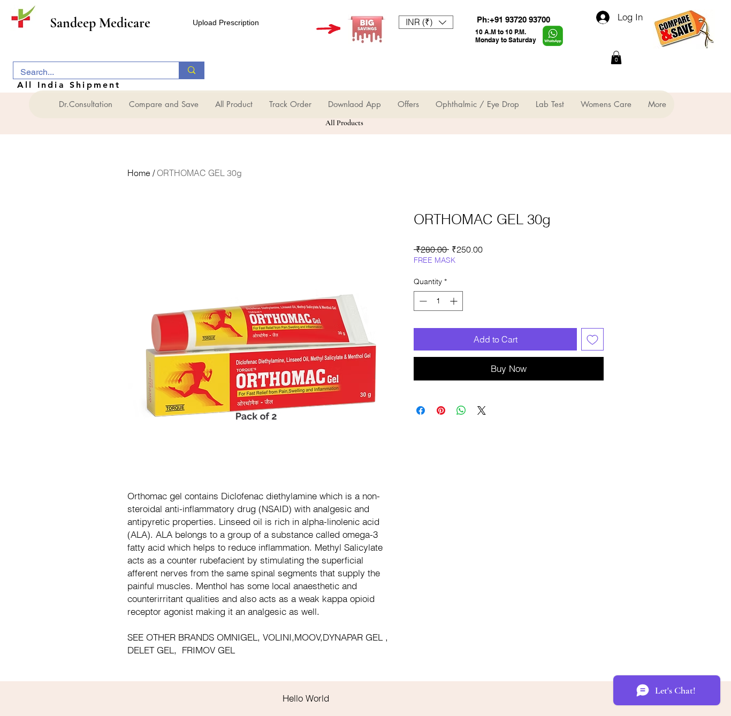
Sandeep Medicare (100, 22)
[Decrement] (422, 301)
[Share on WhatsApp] (461, 410)
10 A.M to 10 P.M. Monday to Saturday (505, 36)
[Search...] (191, 70)
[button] (426, 22)
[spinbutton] (438, 301)
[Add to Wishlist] (592, 339)
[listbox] (426, 22)
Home (138, 172)
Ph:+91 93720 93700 (513, 19)
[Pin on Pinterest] (441, 410)
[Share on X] (481, 410)
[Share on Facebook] (420, 410)
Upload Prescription (226, 22)
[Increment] (454, 301)
